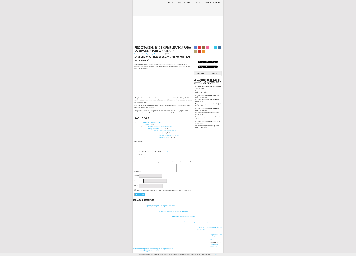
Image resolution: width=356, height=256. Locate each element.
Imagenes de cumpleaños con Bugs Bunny (207, 125)
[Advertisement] (178, 30)
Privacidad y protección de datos (149, 251)
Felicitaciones (184, 3)
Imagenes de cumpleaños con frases (205, 112)
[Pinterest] (199, 47)
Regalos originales (213, 3)
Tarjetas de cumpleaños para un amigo (206, 117)
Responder (166, 152)
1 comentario (161, 53)
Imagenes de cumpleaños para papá (205, 99)
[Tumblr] (219, 47)
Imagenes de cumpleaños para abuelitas (206, 104)
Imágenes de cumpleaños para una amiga (207, 108)
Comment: (137, 171)
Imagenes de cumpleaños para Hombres (206, 86)
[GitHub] (195, 51)
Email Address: (138, 181)
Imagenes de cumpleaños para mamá (205, 121)
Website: (136, 186)
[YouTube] (199, 51)
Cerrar (215, 254)
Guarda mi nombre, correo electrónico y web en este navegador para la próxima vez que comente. (163, 190)
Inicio (170, 3)
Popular (214, 73)
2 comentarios (158, 133)
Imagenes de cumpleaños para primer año (207, 95)
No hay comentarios (153, 128)
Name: (136, 175)
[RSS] (203, 51)
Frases (143, 53)
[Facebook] (195, 47)
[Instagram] (203, 47)
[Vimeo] (215, 47)
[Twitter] (211, 47)
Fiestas (197, 3)
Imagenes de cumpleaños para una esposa (207, 91)
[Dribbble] (207, 47)
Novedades (200, 73)
